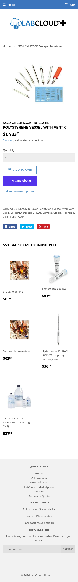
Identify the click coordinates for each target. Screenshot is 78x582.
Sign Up (68, 549)
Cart (72, 4)
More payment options (19, 191)
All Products (39, 477)
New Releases (39, 482)
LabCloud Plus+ (40, 575)
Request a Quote (39, 496)
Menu (11, 4)
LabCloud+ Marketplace (39, 487)
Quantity (9, 150)
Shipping (8, 140)
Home (7, 46)
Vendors (39, 491)
